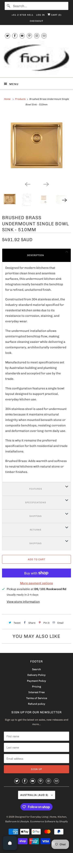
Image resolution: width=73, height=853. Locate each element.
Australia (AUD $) (34, 794)
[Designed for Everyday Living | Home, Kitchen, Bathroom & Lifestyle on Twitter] (7, 35)
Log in (40, 15)
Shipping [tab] (35, 516)
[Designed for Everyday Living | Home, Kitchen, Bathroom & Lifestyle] (36, 57)
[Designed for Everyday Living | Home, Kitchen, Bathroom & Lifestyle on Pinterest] (29, 35)
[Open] (10, 843)
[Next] (45, 183)
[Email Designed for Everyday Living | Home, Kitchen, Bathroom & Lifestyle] (44, 35)
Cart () (55, 15)
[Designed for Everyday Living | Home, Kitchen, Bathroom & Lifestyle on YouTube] (22, 35)
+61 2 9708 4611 (22, 15)
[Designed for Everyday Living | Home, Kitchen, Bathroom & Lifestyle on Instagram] (36, 35)
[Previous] (27, 183)
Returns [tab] (35, 529)
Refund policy (36, 703)
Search (36, 669)
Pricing (36, 686)
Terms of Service (36, 698)
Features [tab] (35, 489)
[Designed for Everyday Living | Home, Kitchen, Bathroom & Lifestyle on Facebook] (14, 35)
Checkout (36, 21)
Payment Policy (36, 680)
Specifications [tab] (35, 502)
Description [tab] (35, 255)
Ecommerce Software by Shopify (49, 821)
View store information (23, 602)
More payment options (36, 583)
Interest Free (36, 692)
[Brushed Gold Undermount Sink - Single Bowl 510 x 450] (36, 145)
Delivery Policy (36, 675)
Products (20, 99)
